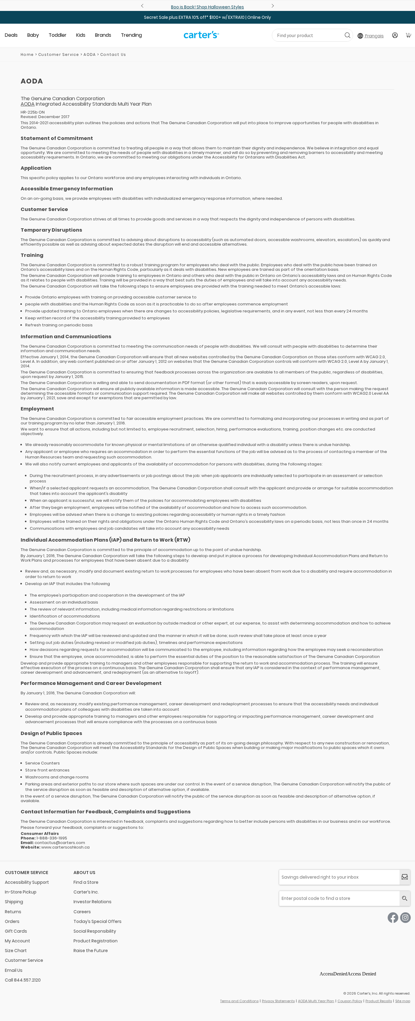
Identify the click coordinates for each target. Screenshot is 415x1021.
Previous (143, 6)
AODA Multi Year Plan (316, 1001)
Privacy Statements (278, 1001)
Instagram (405, 917)
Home (27, 54)
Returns (13, 912)
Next (272, 6)
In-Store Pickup (20, 892)
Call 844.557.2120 (23, 980)
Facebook (393, 917)
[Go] (347, 35)
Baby (33, 35)
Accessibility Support (27, 882)
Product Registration (96, 941)
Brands (103, 35)
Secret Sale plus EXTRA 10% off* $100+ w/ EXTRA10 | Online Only (207, 17)
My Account (17, 941)
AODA (28, 103)
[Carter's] (201, 37)
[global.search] (405, 898)
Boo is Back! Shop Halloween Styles (207, 7)
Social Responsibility (95, 931)
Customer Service (58, 54)
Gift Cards (16, 931)
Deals (11, 35)
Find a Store (86, 882)
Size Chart (16, 951)
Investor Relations (92, 902)
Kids (80, 35)
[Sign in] (395, 35)
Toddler (58, 35)
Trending (131, 35)
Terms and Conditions (239, 1001)
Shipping (14, 902)
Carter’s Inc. (86, 892)
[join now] (405, 877)
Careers (82, 912)
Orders (12, 921)
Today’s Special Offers (98, 921)
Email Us (13, 970)
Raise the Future (91, 951)
